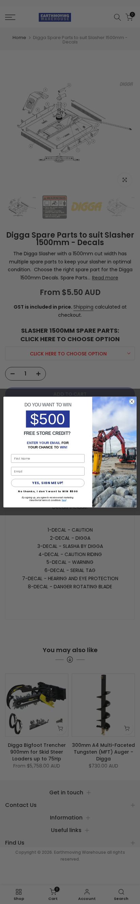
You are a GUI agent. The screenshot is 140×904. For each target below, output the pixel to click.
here (64, 500)
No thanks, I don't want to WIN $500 (48, 491)
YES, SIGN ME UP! (47, 483)
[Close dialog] (132, 401)
